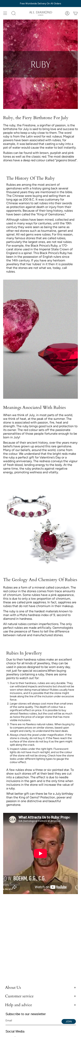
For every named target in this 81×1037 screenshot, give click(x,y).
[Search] (13, 13)
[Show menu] (5, 13)
